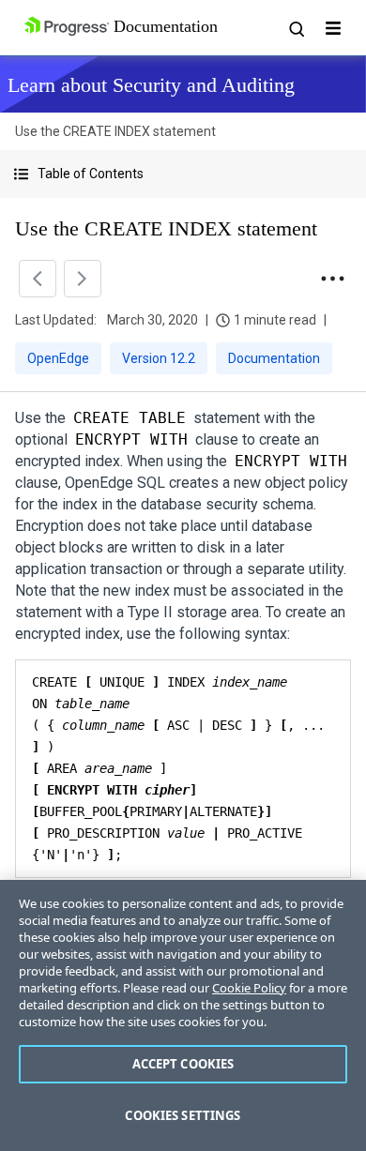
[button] (183, 174)
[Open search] (296, 28)
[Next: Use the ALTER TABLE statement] (82, 278)
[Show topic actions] (332, 278)
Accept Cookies (183, 1063)
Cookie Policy (249, 987)
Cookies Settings (182, 1115)
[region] (183, 1015)
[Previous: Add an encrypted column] (37, 278)
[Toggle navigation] (333, 28)
